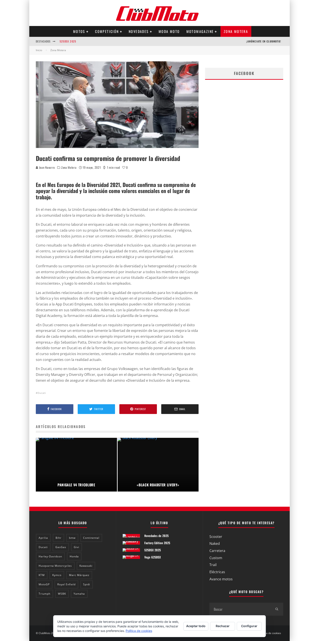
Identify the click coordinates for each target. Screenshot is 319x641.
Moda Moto (169, 31)
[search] (276, 609)
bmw (72, 538)
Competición (107, 31)
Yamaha (79, 594)
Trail (213, 564)
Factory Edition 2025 (157, 542)
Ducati (42, 392)
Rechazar (223, 626)
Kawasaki (85, 566)
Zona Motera (236, 31)
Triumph (44, 594)
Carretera (217, 550)
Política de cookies (270, 633)
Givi (76, 547)
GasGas (60, 547)
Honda (74, 556)
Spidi (86, 584)
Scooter (215, 536)
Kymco (56, 575)
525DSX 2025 (68, 41)
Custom (215, 557)
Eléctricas (217, 572)
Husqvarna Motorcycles (55, 566)
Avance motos (221, 579)
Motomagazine (200, 31)
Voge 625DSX (152, 557)
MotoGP (44, 584)
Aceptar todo (196, 626)
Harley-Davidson (50, 556)
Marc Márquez (79, 575)
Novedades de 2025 (156, 535)
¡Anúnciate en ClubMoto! (263, 41)
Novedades (139, 31)
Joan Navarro (46, 167)
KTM (42, 575)
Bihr (58, 538)
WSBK (62, 594)
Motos (79, 31)
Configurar (249, 626)
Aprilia (43, 538)
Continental (91, 538)
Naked (214, 543)
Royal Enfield (66, 584)
